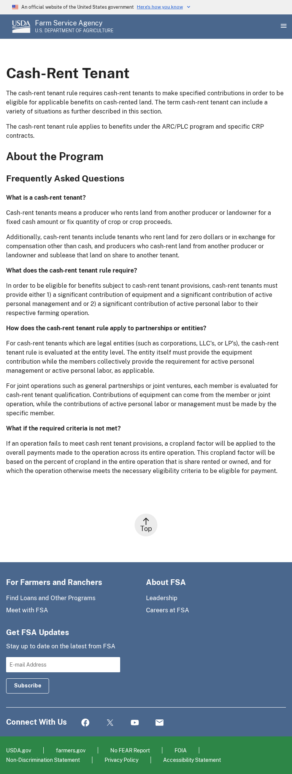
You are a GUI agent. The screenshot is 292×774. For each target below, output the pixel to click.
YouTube (135, 723)
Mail (159, 723)
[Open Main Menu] (283, 26)
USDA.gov (18, 750)
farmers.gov (71, 750)
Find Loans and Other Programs (50, 598)
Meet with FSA (27, 610)
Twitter (110, 723)
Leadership (162, 598)
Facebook (85, 723)
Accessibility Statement (192, 760)
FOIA (181, 750)
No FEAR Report (130, 750)
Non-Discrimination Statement (43, 760)
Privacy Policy (121, 760)
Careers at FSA (167, 610)
